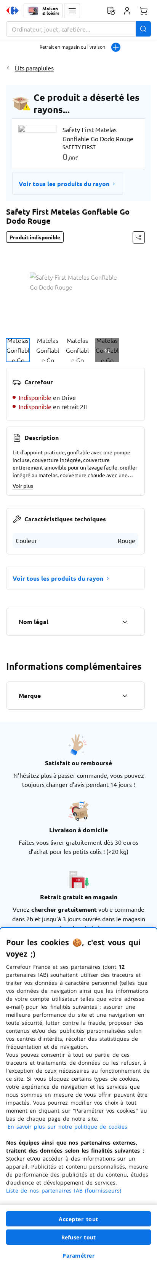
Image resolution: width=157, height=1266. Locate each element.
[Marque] (124, 695)
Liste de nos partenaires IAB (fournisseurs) (63, 1190)
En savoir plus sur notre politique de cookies (67, 1126)
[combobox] (78, 29)
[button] (72, 10)
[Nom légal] (124, 621)
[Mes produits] (111, 10)
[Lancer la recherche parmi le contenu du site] (143, 29)
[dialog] (78, 1097)
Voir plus (23, 485)
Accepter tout (78, 1219)
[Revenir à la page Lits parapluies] (9, 68)
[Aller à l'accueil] (12, 10)
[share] (139, 237)
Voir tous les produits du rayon (64, 184)
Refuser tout (78, 1237)
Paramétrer (78, 1255)
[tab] (18, 350)
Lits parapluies (34, 68)
